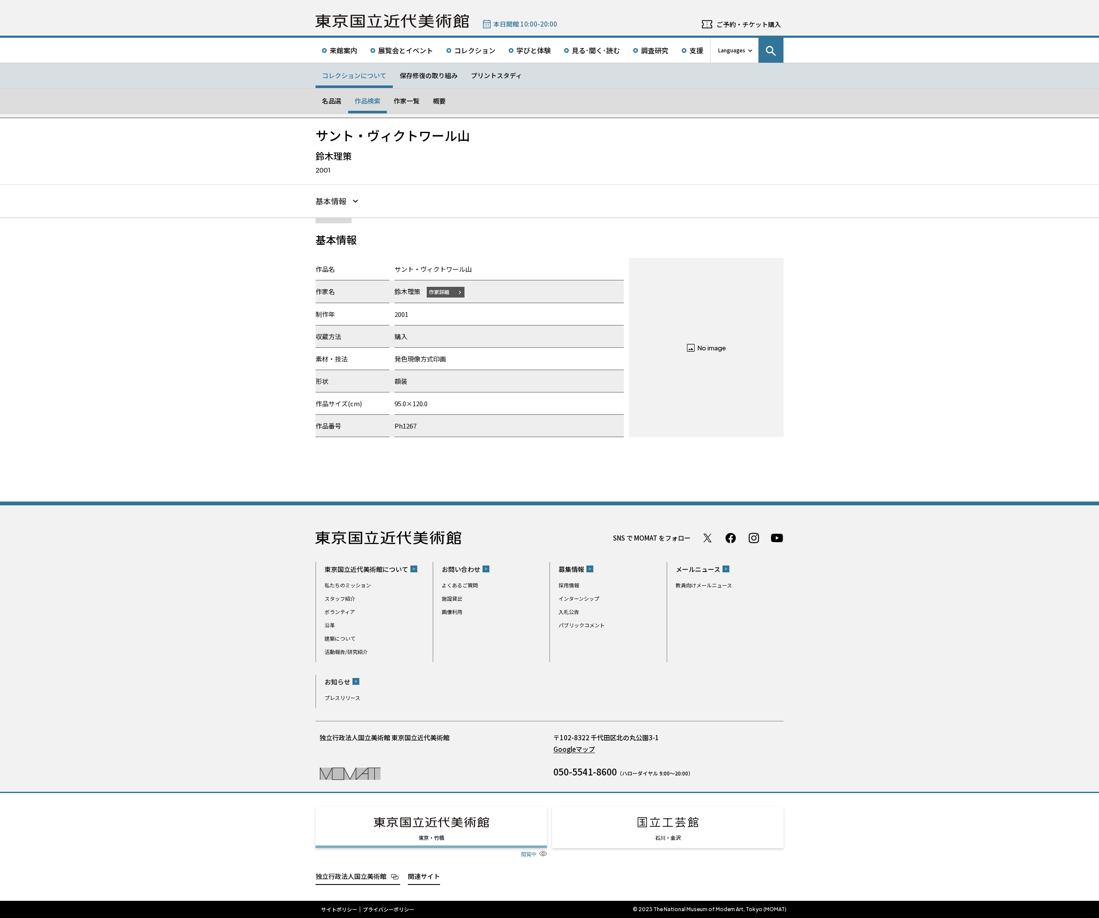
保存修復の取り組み (429, 75)
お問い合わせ (461, 569)
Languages (731, 50)
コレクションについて (354, 75)
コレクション (474, 50)
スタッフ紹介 (340, 598)
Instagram (753, 538)
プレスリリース (342, 697)
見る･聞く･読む (596, 50)
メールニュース (698, 569)
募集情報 (571, 569)
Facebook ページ (730, 538)
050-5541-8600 (585, 771)
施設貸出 (452, 598)
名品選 (331, 100)
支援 (696, 50)
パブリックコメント (582, 625)
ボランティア (340, 611)
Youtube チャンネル (777, 538)
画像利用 (452, 611)
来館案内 (343, 50)
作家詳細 (439, 291)
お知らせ (337, 681)
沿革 (330, 625)
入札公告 (569, 611)
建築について (340, 638)
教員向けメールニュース (704, 585)
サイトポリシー (339, 909)
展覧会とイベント (405, 50)
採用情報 (569, 585)
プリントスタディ (496, 75)
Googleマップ (574, 749)
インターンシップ (579, 598)
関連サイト (424, 876)
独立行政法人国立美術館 (351, 876)
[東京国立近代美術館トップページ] (392, 21)
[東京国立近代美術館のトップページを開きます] (350, 773)
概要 (439, 100)
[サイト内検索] (771, 50)
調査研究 (654, 50)
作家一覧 (406, 100)
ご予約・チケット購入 (748, 24)
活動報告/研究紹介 (346, 651)
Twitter (707, 538)
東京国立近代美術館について (366, 569)
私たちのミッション (348, 585)
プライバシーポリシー (388, 909)
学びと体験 (533, 50)
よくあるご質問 (460, 585)
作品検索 (367, 100)
